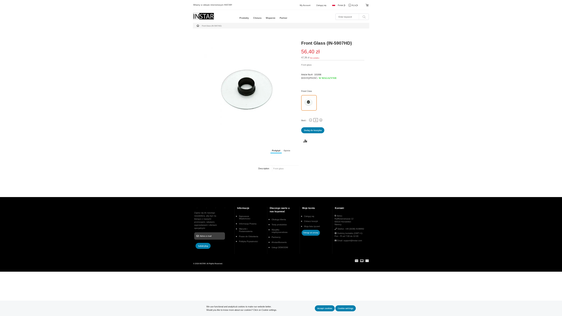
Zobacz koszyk (311, 221)
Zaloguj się (321, 5)
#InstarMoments (279, 242)
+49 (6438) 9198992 (354, 229)
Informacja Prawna (247, 224)
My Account (305, 5)
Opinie (287, 150)
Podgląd (276, 150)
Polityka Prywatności (248, 241)
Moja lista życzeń (312, 226)
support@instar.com (352, 240)
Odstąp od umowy (310, 233)
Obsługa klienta (279, 219)
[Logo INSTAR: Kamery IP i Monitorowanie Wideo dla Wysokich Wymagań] (203, 16)
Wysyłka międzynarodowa (279, 231)
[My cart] (367, 5)
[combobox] (352, 17)
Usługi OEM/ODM (280, 247)
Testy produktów (279, 224)
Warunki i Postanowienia (245, 230)
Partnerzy (276, 237)
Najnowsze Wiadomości (244, 217)
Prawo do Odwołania (248, 236)
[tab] (276, 150)
